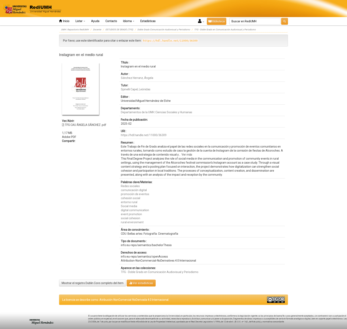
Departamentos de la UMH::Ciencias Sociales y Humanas (156, 112)
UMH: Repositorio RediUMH (75, 29)
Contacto (111, 21)
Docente (97, 29)
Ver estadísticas (142, 283)
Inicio (65, 21)
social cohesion (130, 218)
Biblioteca (218, 21)
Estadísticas (148, 21)
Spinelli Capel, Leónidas (135, 89)
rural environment (132, 222)
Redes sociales (130, 186)
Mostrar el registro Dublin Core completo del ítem (92, 283)
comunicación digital (134, 190)
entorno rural (129, 202)
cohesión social (130, 198)
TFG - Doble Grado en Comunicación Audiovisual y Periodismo (225, 29)
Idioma (127, 21)
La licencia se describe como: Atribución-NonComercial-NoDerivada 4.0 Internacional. (115, 299)
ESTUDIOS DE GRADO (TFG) (119, 29)
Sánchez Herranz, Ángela (137, 77)
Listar (79, 21)
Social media (129, 206)
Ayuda (95, 21)
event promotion (131, 214)
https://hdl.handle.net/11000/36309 (143, 135)
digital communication (135, 210)
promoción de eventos (135, 194)
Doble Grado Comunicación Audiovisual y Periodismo (163, 29)
